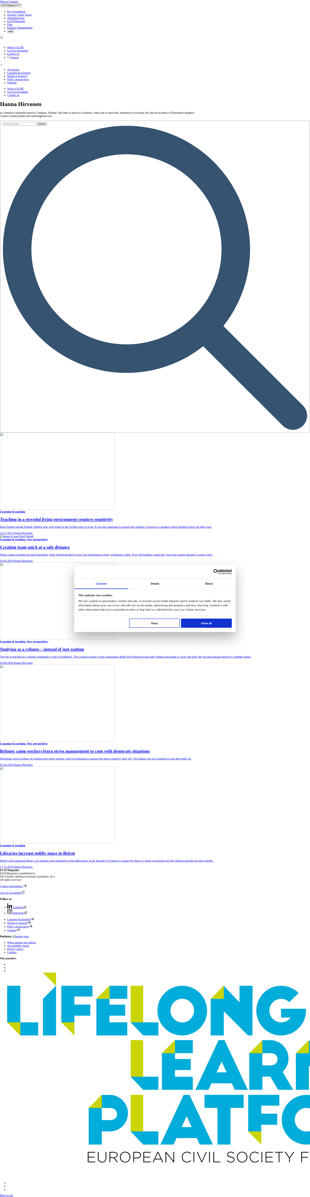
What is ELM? (15, 47)
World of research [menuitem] (17, 76)
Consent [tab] (101, 583)
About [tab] (209, 583)
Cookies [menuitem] (12, 952)
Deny (154, 623)
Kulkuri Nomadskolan (19, 27)
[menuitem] (20, 919)
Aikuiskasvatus (15, 18)
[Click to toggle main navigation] (1, 64)
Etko (10, 24)
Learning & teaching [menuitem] (18, 72)
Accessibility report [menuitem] (18, 945)
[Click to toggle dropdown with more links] (10, 31)
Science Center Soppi (19, 14)
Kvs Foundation (16, 11)
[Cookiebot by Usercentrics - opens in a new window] (216, 572)
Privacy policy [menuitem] (15, 949)
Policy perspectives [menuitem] (18, 79)
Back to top (6, 1195)
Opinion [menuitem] (12, 82)
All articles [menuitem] (13, 69)
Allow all (206, 623)
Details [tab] (155, 583)
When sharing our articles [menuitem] (21, 942)
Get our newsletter (17, 50)
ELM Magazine (16, 21)
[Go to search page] (1, 38)
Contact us (13, 53)
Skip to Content (9, 1)
